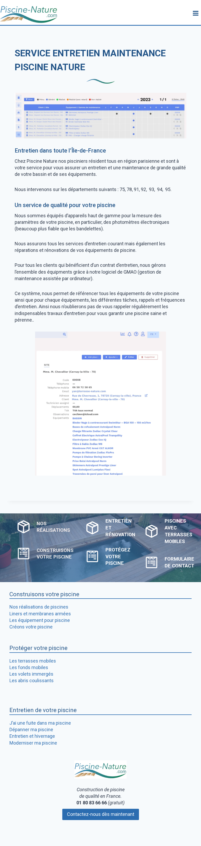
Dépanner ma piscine (31, 729)
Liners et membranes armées (40, 613)
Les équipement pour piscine (39, 620)
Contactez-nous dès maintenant (100, 814)
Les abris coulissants (31, 680)
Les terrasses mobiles (32, 661)
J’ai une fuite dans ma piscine (40, 723)
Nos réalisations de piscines (38, 607)
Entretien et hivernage (32, 736)
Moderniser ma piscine (33, 743)
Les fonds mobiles (28, 667)
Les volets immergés (31, 674)
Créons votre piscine (31, 627)
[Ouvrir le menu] (195, 13)
